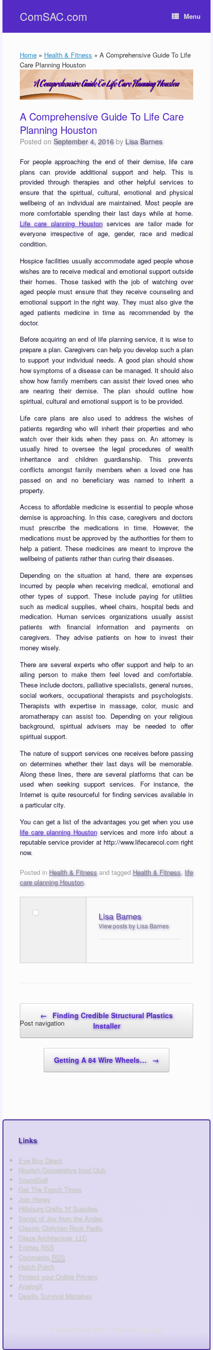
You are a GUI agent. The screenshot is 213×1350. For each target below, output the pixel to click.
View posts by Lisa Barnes (134, 926)
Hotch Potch (36, 1266)
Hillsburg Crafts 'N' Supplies (58, 1208)
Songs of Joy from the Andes (60, 1218)
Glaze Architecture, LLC (52, 1237)
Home (28, 55)
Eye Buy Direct (40, 1160)
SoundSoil (33, 1179)
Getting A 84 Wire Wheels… (106, 1060)
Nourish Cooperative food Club (62, 1169)
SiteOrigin (150, 1329)
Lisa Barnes (143, 141)
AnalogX (30, 1285)
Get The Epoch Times (50, 1189)
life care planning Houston (58, 832)
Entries (36, 1247)
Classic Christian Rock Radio (60, 1227)
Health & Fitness (68, 55)
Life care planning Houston (61, 223)
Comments (41, 1257)
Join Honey (34, 1199)
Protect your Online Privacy (58, 1276)
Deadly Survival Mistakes (55, 1295)
